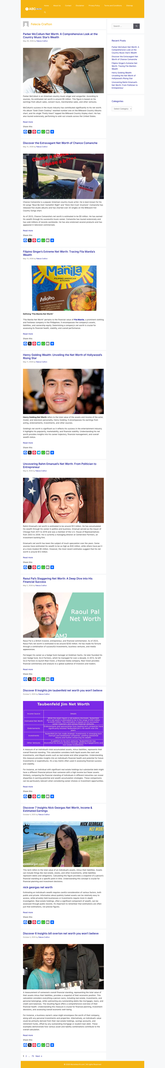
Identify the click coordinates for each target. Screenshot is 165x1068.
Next (39, 1056)
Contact (68, 5)
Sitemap (129, 5)
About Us (57, 5)
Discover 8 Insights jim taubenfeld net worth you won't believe (62, 690)
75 (33, 1056)
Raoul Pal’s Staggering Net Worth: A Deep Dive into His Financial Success (57, 580)
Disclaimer (80, 5)
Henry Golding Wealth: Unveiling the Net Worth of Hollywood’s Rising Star (62, 356)
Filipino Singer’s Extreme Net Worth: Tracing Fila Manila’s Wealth (59, 253)
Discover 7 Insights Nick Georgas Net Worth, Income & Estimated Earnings (57, 809)
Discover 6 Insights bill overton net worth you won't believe (61, 933)
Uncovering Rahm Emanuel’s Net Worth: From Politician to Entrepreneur (59, 465)
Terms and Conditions (113, 5)
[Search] (136, 26)
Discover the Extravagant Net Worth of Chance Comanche (60, 143)
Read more (28, 122)
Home (46, 5)
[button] (45, 12)
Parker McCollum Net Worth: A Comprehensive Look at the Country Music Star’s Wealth (60, 35)
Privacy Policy (94, 5)
